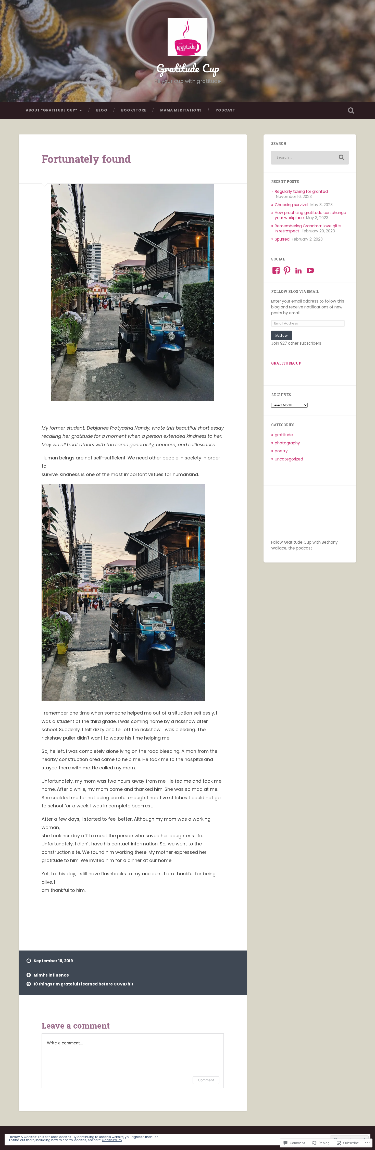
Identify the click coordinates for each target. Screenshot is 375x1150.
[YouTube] (310, 270)
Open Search (351, 110)
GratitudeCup (286, 363)
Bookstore (133, 110)
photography (287, 443)
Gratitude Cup (187, 68)
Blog (101, 110)
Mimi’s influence (51, 975)
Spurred (282, 239)
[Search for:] (310, 158)
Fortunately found (86, 159)
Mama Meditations (181, 110)
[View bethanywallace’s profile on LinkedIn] (298, 270)
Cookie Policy (112, 1140)
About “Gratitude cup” (51, 110)
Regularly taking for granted (301, 191)
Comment (206, 1080)
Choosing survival (291, 204)
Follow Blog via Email (295, 291)
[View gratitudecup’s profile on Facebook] (276, 270)
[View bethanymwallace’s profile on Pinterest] (287, 270)
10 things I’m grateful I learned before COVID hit (83, 984)
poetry (281, 451)
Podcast (225, 110)
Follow (281, 335)
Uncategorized (289, 459)
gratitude (284, 435)
